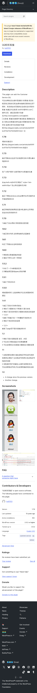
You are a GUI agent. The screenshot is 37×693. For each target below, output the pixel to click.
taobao (32, 540)
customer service (25, 536)
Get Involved (24, 625)
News (4, 611)
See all (32, 561)
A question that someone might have (10, 477)
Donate (23, 632)
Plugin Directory (7, 9)
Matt (5, 646)
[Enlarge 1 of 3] (15, 392)
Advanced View (8, 546)
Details (6, 61)
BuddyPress (7, 653)
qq (33, 536)
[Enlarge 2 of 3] (32, 392)
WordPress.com (9, 642)
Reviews (7, 67)
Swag (23, 636)
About (4, 607)
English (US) (31, 531)
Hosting (5, 615)
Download (7, 54)
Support (7, 83)
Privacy (5, 618)
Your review (6, 561)
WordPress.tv (8, 636)
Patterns (23, 618)
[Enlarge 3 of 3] (32, 456)
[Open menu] (33, 3)
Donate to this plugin (10, 595)
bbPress (6, 649)
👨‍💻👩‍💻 (4, 632)
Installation (8, 72)
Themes (23, 611)
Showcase (23, 607)
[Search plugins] (24, 16)
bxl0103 (8, 48)
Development (9, 77)
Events (22, 628)
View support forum (9, 576)
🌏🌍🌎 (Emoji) (13, 662)
